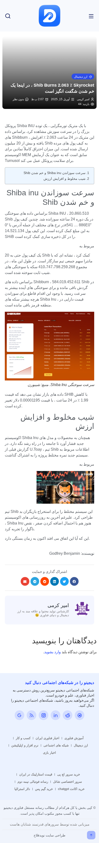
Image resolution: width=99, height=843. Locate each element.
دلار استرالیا (22, 789)
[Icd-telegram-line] (79, 715)
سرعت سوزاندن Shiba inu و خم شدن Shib (55, 173)
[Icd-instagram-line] (43, 715)
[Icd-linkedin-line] (55, 715)
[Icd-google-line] (19, 715)
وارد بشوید (52, 652)
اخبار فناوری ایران (47, 738)
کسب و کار (23, 738)
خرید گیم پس (44, 789)
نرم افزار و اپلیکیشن (24, 745)
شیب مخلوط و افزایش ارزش (64, 179)
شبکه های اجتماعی (56, 745)
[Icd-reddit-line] (67, 715)
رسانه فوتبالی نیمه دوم (33, 781)
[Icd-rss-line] (31, 715)
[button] (83, 76)
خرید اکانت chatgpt (71, 789)
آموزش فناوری (74, 738)
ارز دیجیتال (81, 745)
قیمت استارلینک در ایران (35, 774)
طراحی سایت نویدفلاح (49, 835)
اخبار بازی (49, 752)
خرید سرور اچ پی (68, 774)
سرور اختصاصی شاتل (67, 781)
